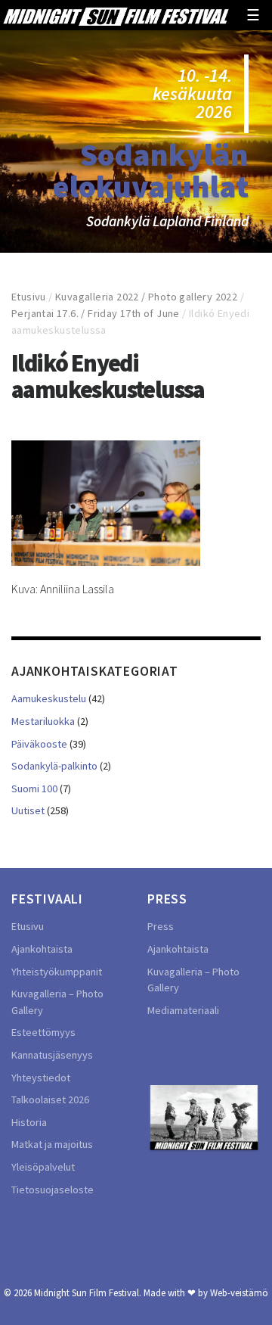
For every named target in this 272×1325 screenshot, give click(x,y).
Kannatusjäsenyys (52, 1055)
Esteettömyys (43, 1032)
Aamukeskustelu (48, 698)
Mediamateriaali (183, 1010)
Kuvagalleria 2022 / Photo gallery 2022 (146, 296)
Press (160, 926)
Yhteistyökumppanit (56, 971)
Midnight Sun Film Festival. (87, 1292)
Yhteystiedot (40, 1077)
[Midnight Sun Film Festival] (115, 15)
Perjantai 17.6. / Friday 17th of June (95, 313)
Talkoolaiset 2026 (50, 1099)
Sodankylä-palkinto (54, 766)
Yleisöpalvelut (43, 1167)
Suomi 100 (34, 788)
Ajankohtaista (42, 949)
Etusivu (28, 296)
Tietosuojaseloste (52, 1189)
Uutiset (28, 810)
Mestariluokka (43, 721)
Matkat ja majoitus (52, 1144)
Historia (29, 1122)
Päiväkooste (39, 744)
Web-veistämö (239, 1292)
